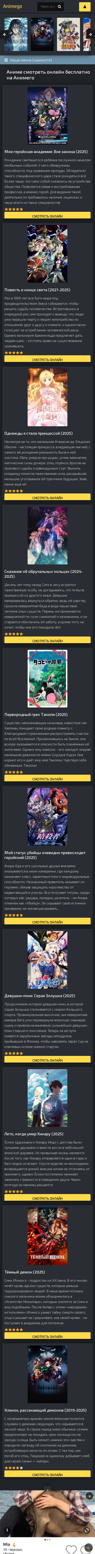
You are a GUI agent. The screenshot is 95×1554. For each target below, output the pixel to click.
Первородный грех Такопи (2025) (36, 714)
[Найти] (59, 6)
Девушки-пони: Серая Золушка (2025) (39, 995)
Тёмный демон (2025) (24, 1271)
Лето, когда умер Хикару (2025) (33, 1133)
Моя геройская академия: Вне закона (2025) (46, 151)
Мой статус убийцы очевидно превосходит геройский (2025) (45, 855)
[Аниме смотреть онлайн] (11, 6)
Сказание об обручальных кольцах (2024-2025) (43, 574)
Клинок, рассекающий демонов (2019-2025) (45, 1410)
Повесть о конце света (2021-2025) (37, 289)
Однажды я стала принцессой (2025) (38, 433)
